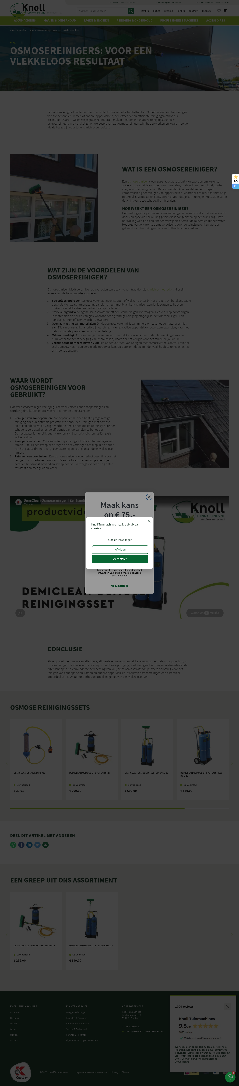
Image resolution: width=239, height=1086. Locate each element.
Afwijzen (120, 549)
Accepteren (120, 559)
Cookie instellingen (120, 539)
